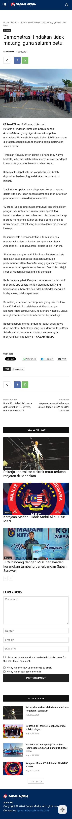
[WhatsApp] (25, 60)
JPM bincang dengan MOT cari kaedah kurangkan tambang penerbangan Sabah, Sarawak (35, 566)
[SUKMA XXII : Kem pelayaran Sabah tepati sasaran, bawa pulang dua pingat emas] (13, 750)
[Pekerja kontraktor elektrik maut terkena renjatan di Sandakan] (36, 453)
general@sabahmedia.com (33, 810)
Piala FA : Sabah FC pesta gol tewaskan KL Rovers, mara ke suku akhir (17, 407)
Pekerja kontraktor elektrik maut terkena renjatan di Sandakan (34, 474)
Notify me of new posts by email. (24, 671)
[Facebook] (17, 60)
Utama (14, 22)
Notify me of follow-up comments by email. (29, 667)
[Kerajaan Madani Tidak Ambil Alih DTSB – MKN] (36, 499)
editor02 (10, 51)
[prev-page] (5, 578)
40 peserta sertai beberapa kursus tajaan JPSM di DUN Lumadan (53, 407)
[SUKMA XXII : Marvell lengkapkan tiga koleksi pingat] (13, 731)
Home (6, 22)
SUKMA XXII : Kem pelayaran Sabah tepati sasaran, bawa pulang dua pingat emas (46, 747)
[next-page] (11, 578)
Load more (35, 781)
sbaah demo (18, 369)
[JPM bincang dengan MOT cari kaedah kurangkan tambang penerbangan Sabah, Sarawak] (36, 544)
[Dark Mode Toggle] (62, 809)
